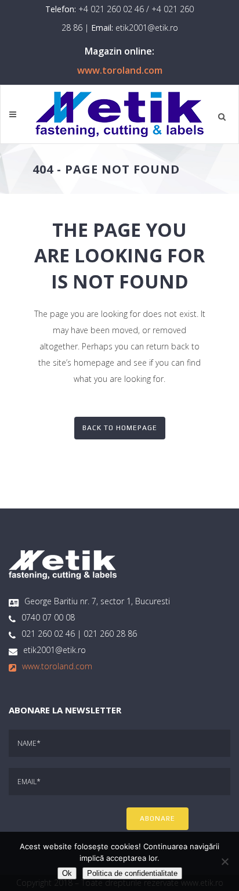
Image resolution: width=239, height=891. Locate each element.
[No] (224, 861)
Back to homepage (119, 428)
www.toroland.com (119, 70)
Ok (67, 873)
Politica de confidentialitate (132, 873)
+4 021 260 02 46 (111, 9)
